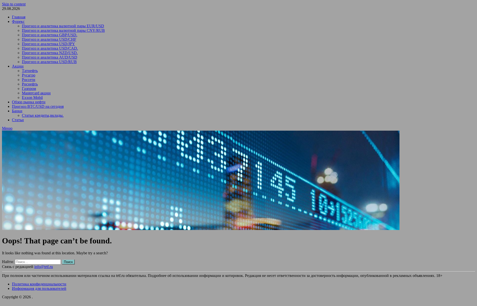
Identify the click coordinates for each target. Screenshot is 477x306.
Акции (18, 66)
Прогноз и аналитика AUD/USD (49, 57)
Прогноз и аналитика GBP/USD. (49, 35)
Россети (28, 79)
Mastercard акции (36, 93)
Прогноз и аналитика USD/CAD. (50, 48)
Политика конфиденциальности (39, 284)
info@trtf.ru (43, 267)
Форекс (18, 21)
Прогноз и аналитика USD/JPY (48, 44)
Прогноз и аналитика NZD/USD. (50, 53)
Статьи (18, 120)
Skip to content (14, 4)
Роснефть (30, 84)
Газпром (29, 88)
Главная (18, 17)
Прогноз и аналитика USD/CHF (49, 39)
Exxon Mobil (32, 97)
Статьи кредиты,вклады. (43, 115)
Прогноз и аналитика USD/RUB (49, 62)
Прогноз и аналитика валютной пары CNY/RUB (63, 30)
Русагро (28, 75)
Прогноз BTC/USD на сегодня (38, 106)
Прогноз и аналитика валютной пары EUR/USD (63, 26)
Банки (17, 111)
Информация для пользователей (39, 288)
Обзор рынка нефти (28, 102)
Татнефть (30, 71)
